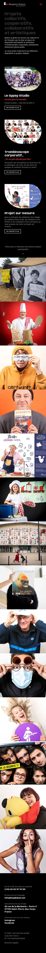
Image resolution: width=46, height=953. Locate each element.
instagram (10, 920)
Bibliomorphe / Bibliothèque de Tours (23, 587)
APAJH (23, 807)
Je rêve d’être (23, 499)
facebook (9, 923)
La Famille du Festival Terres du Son (23, 851)
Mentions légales (11, 943)
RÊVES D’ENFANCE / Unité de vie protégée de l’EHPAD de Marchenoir (23, 323)
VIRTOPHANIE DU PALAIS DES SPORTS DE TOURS (23, 543)
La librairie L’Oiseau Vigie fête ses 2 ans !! (23, 411)
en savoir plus (12, 108)
